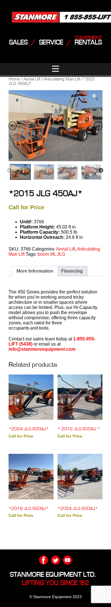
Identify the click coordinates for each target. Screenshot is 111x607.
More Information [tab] (35, 271)
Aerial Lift (31, 79)
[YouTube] (67, 560)
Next (101, 171)
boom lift (46, 254)
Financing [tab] (72, 271)
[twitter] (55, 560)
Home (14, 79)
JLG (61, 254)
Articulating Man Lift (62, 79)
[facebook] (43, 560)
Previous (9, 171)
